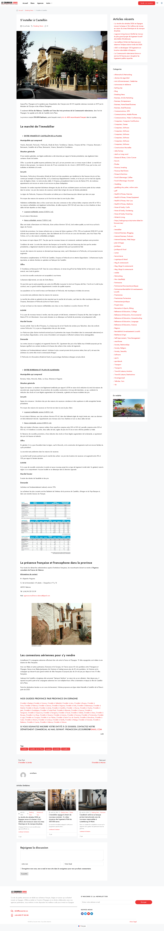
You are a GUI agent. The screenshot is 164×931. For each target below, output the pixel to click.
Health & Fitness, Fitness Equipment (126, 197)
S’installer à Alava (89, 713)
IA (115, 226)
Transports (118, 368)
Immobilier (117, 229)
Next (142, 408)
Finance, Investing (120, 167)
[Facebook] (82, 913)
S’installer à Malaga (71, 720)
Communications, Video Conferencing (127, 118)
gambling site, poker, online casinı (126, 187)
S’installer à (29, 708)
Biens (32, 3)
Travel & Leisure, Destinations (124, 374)
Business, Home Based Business (125, 104)
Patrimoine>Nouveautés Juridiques (126, 286)
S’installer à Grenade (85, 720)
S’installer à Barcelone (87, 717)
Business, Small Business (122, 108)
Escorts (116, 161)
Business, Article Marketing (123, 98)
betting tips (118, 88)
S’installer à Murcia (73, 708)
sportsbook (118, 361)
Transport (117, 365)
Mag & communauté (121, 263)
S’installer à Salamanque (85, 706)
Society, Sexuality (120, 351)
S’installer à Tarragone (50, 713)
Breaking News (29, 10)
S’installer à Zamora (45, 706)
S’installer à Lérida (45, 708)
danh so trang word (121, 154)
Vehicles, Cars (119, 381)
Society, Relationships (121, 345)
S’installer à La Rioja (32, 715)
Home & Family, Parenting (123, 214)
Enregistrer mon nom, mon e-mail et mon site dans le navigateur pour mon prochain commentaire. (56, 869)
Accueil (25, 3)
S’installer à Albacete (63, 710)
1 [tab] (128, 419)
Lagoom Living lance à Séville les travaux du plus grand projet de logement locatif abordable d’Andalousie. (128, 36)
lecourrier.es (118, 256)
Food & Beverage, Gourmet (124, 181)
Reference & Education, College (125, 311)
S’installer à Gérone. (60, 722)
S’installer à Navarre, (46, 715)
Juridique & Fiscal (120, 249)
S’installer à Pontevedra (89, 715)
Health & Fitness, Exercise (123, 194)
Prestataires (118, 295)
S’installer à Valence (46, 722)
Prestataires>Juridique (122, 302)
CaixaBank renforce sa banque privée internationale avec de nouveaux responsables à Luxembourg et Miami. (90, 818)
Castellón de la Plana (36, 749)
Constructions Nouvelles (122, 148)
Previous (116, 408)
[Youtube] (88, 913)
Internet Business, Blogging (123, 233)
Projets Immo (118, 305)
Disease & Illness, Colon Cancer (125, 157)
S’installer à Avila (71, 706)
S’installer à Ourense (74, 715)
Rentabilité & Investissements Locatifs (127, 331)
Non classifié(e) (119, 279)
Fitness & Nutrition (120, 174)
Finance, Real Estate (121, 171)
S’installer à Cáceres (40, 703)
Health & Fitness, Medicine (123, 204)
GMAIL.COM (96, 729)
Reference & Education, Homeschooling (128, 318)
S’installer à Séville (58, 720)
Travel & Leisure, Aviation (123, 371)
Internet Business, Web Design (124, 239)
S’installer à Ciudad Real (48, 710)
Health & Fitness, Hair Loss (123, 201)
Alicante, (36, 708)
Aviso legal (133, 922)
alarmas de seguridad (121, 78)
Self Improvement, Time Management (127, 338)
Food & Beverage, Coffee (123, 177)
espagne (48, 749)
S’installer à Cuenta (33, 722)
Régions (117, 328)
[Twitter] (85, 913)
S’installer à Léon (67, 703)
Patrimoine (102, 812)
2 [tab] (131, 419)
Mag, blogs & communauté (123, 266)
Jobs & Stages (119, 243)
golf (115, 191)
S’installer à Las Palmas (48, 717)
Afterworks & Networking (123, 75)
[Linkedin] (91, 913)
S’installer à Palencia (31, 706)
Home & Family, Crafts (122, 207)
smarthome (118, 341)
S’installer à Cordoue (45, 720)
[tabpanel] (129, 408)
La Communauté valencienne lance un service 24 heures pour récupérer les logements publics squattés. (127, 55)
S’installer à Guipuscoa (35, 713)
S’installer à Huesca (77, 710)
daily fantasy (118, 151)
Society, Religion (120, 348)
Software (117, 355)
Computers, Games (121, 124)
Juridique (117, 246)
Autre (48, 3)
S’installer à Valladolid (54, 703)
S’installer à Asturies (60, 715)
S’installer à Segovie (58, 706)
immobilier (56, 749)
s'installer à (65, 749)
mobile (116, 273)
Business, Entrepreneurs (122, 101)
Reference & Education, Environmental (127, 315)
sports (116, 358)
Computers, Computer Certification (126, 121)
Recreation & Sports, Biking (124, 308)
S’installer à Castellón (59, 708)
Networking (118, 276)
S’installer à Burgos (80, 703)
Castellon (24, 749)
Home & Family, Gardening (123, 211)
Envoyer (143, 902)
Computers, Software (121, 128)
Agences (40, 3)
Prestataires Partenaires (122, 298)
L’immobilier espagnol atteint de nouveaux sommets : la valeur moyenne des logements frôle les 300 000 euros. (60, 818)
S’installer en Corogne (33, 717)
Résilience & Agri (40, 814)
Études (71, 812)
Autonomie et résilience (122, 84)
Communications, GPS (122, 111)
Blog (116, 91)
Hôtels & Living (119, 217)
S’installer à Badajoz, (27, 703)
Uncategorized (119, 378)
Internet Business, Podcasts (123, 236)
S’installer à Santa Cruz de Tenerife (67, 717)
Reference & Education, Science (125, 325)
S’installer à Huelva (86, 708)
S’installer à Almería (31, 720)
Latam (116, 253)
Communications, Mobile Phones (125, 114)
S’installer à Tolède (77, 713)
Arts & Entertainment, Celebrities (125, 81)
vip (115, 384)
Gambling (117, 184)
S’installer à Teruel (64, 713)
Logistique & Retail (121, 259)
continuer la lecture (23, 832)
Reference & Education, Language (126, 321)
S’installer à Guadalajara (31, 710)
